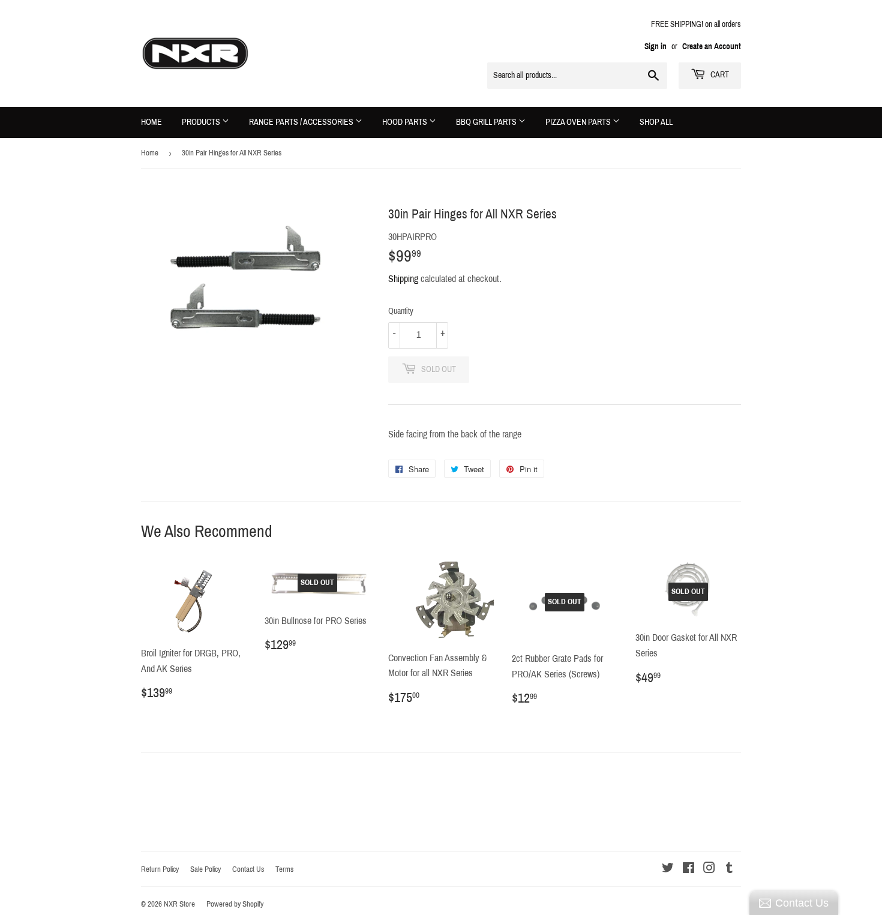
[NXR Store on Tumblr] (729, 869)
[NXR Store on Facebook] (688, 869)
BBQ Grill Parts (487, 122)
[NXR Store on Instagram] (709, 869)
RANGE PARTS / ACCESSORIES (302, 122)
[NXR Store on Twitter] (668, 869)
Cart (719, 74)
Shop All (656, 122)
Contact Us (248, 869)
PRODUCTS (202, 122)
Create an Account (711, 46)
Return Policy (160, 869)
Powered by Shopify (234, 904)
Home (151, 122)
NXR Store (179, 904)
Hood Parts (405, 122)
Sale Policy (205, 869)
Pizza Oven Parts (579, 122)
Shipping (403, 279)
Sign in (655, 46)
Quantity (400, 311)
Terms (284, 869)
